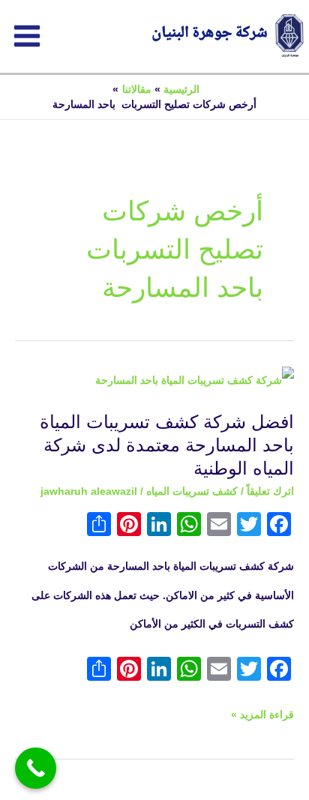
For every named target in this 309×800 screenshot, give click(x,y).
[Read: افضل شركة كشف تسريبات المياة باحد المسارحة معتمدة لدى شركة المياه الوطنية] (194, 380)
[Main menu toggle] (27, 35)
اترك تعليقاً (270, 491)
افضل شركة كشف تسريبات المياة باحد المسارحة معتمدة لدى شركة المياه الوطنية (167, 445)
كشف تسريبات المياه (192, 491)
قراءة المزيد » (262, 711)
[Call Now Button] (35, 768)
